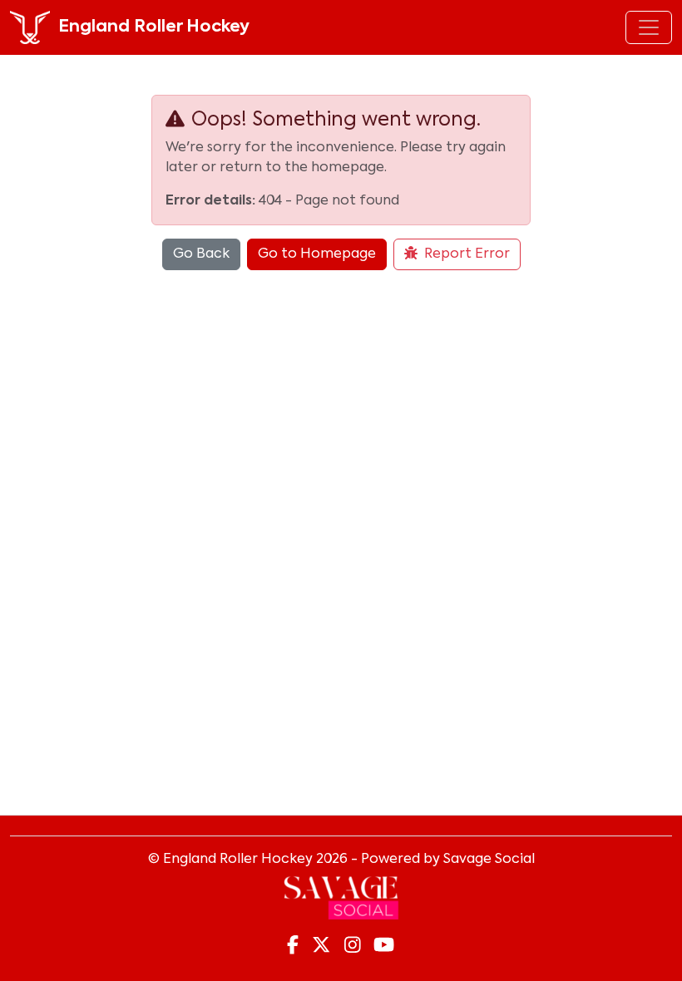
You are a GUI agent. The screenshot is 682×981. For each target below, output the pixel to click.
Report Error (467, 254)
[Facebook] (293, 946)
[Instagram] (352, 946)
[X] (321, 946)
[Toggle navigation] (648, 27)
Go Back (201, 254)
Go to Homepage (317, 254)
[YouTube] (383, 946)
